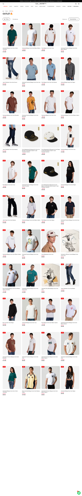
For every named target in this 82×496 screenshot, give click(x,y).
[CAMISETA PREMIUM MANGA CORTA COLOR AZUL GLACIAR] (31, 68)
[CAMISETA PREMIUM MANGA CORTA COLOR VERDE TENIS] (31, 275)
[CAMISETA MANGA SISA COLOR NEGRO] (70, 377)
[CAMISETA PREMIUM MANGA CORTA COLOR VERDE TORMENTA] (31, 171)
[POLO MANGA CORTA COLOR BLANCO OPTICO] (51, 309)
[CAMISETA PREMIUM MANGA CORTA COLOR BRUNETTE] (12, 343)
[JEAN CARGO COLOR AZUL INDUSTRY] (12, 206)
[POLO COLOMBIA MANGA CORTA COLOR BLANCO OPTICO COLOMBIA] (12, 275)
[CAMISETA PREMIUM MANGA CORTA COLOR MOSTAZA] (31, 101)
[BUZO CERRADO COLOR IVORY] (51, 444)
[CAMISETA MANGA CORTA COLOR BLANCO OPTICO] (70, 101)
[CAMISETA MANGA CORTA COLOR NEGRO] (70, 171)
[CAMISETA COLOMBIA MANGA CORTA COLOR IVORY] (70, 343)
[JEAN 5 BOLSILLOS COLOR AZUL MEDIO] (70, 275)
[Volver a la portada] (3, 11)
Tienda (6, 11)
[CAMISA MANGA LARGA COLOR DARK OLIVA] (31, 411)
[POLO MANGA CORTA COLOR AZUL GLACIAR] (51, 68)
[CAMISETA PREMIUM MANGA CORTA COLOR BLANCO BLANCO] (70, 34)
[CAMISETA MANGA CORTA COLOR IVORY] (51, 101)
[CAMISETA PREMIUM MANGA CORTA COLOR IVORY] (31, 240)
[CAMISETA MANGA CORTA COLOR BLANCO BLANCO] (31, 34)
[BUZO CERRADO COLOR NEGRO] (12, 309)
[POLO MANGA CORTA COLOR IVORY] (51, 34)
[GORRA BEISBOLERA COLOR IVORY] (51, 240)
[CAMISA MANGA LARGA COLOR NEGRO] (70, 68)
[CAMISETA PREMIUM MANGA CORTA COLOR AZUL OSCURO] (70, 206)
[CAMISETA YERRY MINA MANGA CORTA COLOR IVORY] (51, 275)
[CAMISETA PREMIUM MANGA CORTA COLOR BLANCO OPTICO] (70, 309)
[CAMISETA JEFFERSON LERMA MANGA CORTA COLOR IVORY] (70, 240)
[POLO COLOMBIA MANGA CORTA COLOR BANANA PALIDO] (31, 377)
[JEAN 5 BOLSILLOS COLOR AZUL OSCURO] (12, 68)
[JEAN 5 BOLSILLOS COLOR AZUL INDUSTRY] (12, 136)
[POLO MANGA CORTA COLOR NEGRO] (51, 206)
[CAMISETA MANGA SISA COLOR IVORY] (12, 477)
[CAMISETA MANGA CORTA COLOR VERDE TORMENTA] (12, 34)
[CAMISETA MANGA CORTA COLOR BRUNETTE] (12, 101)
